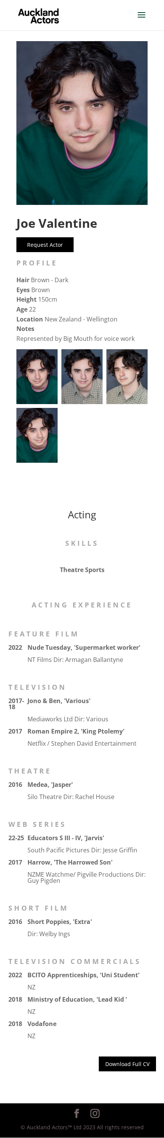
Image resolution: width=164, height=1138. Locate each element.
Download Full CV (127, 1064)
